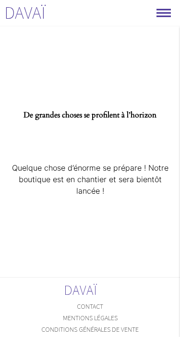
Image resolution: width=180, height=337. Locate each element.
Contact (90, 306)
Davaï (25, 12)
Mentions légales (90, 318)
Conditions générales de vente (90, 329)
